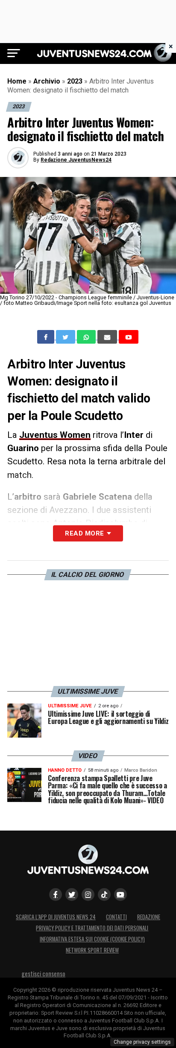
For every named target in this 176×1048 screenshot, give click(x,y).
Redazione (148, 917)
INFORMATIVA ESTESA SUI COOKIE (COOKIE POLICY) (92, 939)
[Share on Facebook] (46, 337)
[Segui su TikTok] (104, 894)
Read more (84, 533)
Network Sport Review (92, 950)
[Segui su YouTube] (120, 894)
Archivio (46, 81)
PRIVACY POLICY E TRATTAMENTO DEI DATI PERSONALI (92, 928)
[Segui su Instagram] (88, 894)
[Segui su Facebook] (55, 894)
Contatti (116, 917)
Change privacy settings (142, 1042)
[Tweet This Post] (66, 337)
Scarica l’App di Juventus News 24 (56, 917)
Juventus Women (55, 435)
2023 (74, 81)
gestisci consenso (43, 973)
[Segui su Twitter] (71, 894)
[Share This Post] (87, 337)
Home (16, 81)
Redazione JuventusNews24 (76, 160)
